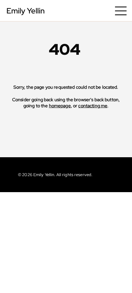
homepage (60, 106)
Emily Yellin (25, 11)
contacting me (92, 106)
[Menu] (121, 11)
